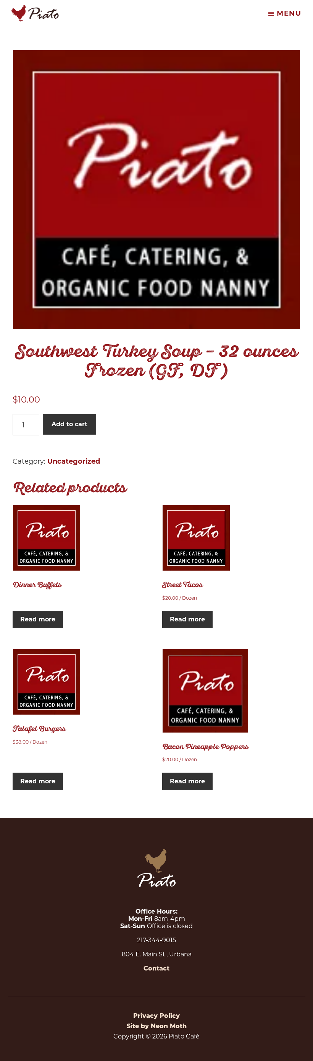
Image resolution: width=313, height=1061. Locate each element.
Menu (289, 13)
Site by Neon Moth (157, 1027)
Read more (37, 619)
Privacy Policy (156, 1016)
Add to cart (69, 424)
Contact (156, 969)
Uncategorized (73, 461)
